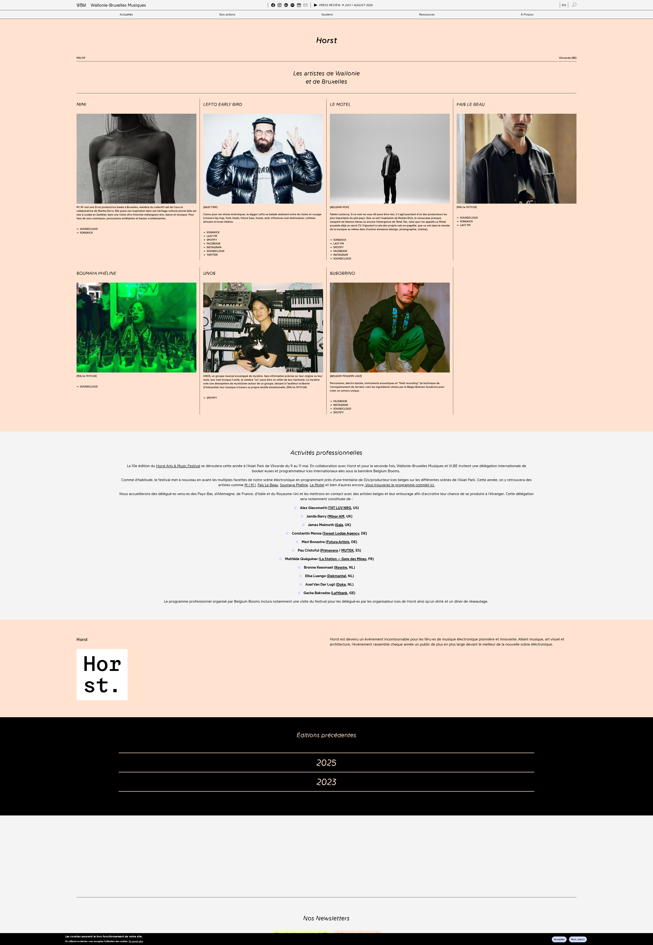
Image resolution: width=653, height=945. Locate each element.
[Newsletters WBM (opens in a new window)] (305, 5)
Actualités (126, 14)
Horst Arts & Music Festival (178, 466)
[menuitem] (126, 14)
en (564, 5)
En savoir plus (136, 941)
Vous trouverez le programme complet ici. (399, 485)
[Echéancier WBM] (299, 5)
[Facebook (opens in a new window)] (273, 5)
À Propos (527, 14)
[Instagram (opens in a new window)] (279, 5)
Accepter (559, 939)
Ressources (427, 14)
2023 (326, 781)
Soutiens (327, 14)
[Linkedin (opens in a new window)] (286, 5)
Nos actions (227, 14)
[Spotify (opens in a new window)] (292, 5)
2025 (326, 762)
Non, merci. (578, 939)
